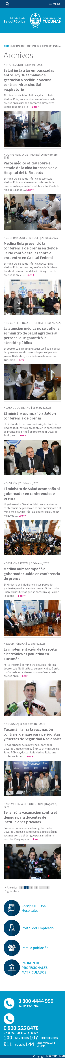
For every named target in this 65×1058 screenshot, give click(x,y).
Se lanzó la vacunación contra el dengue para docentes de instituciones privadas (30, 817)
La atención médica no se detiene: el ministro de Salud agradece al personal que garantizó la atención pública (32, 335)
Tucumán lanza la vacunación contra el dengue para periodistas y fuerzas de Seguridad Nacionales (32, 734)
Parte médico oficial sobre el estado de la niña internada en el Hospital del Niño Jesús (31, 167)
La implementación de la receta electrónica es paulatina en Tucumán (30, 654)
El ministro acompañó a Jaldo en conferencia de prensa (31, 415)
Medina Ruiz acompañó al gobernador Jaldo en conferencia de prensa (32, 573)
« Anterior (11, 887)
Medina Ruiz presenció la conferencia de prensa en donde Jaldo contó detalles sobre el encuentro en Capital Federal (31, 250)
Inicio (6, 45)
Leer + (36, 106)
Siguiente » (12, 891)
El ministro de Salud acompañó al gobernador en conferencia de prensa (32, 493)
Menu (57, 4)
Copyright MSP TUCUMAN (49, 1056)
